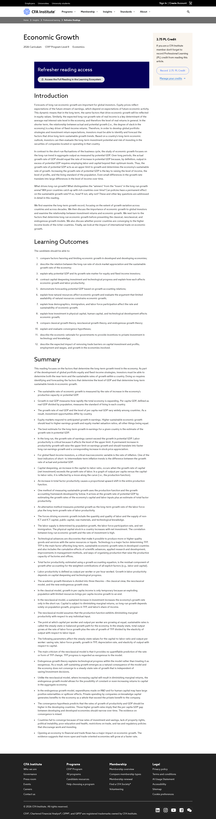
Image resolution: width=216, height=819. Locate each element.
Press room (30, 779)
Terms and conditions (164, 774)
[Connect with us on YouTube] (173, 810)
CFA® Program (74, 769)
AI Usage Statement (163, 779)
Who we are (30, 769)
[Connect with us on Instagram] (166, 810)
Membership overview (121, 769)
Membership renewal (121, 779)
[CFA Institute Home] (40, 11)
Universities (43, 3)
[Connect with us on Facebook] (181, 810)
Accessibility (159, 784)
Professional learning (51, 20)
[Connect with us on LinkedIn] (158, 810)
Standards (126, 11)
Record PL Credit (172, 70)
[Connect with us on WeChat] (189, 810)
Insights (107, 11)
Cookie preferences (163, 794)
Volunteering (116, 789)
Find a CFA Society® (120, 784)
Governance (30, 774)
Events (27, 784)
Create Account (178, 3)
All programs (74, 774)
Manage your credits (171, 78)
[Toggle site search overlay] (188, 11)
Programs (67, 11)
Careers (28, 789)
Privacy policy (160, 769)
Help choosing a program (80, 784)
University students (61, 3)
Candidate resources (78, 779)
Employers (30, 3)
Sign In (163, 3)
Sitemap (157, 789)
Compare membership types (125, 774)
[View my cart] (190, 3)
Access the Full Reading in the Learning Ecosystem (73, 79)
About (143, 11)
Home (26, 20)
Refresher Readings (72, 20)
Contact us (29, 794)
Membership (88, 11)
